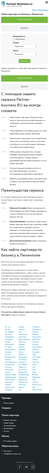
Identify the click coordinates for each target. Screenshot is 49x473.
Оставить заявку (10, 441)
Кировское (23, 357)
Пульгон (35, 332)
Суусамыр (35, 352)
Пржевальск (36, 329)
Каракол (22, 347)
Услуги (6, 431)
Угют (34, 369)
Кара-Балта (23, 334)
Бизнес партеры (10, 420)
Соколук (35, 342)
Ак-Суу (7, 327)
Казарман (8, 390)
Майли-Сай (23, 380)
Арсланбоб (9, 344)
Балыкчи (8, 352)
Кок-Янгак (22, 359)
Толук (34, 364)
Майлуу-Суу (23, 382)
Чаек (34, 380)
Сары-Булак (36, 337)
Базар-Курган (10, 349)
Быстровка (9, 369)
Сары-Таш (36, 339)
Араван (7, 342)
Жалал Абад (10, 380)
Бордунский (9, 364)
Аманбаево (9, 337)
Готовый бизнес (10, 425)
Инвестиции (9, 423)
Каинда (21, 327)
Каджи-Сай (9, 387)
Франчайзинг (9, 428)
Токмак (35, 359)
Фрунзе (35, 374)
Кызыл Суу (22, 367)
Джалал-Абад (10, 374)
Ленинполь (23, 377)
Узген (34, 372)
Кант (20, 332)
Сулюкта (35, 349)
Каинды (21, 329)
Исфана (8, 385)
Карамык (22, 349)
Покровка (36, 327)
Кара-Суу (22, 342)
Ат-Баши (8, 347)
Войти (24, 28)
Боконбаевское (11, 362)
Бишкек (8, 359)
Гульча (7, 372)
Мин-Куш (22, 385)
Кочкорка (22, 362)
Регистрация (43, 10)
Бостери (8, 367)
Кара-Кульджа (24, 339)
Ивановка (8, 382)
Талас (34, 354)
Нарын (21, 387)
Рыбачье (35, 334)
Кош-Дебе (23, 364)
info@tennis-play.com (12, 454)
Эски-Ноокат (37, 390)
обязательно (20, 39)
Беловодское (10, 357)
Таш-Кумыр (36, 357)
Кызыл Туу (22, 369)
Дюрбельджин (10, 377)
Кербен (21, 354)
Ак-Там (7, 329)
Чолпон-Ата (37, 385)
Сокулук (35, 344)
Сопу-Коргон (37, 347)
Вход (34, 10)
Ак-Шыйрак (9, 332)
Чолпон (35, 382)
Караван (22, 344)
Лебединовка (24, 374)
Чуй (33, 387)
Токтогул (35, 362)
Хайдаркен (36, 377)
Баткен (7, 354)
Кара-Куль (22, 337)
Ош (20, 390)
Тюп (33, 367)
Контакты (8, 451)
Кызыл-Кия (23, 372)
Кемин (21, 352)
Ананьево (8, 339)
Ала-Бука (8, 334)
